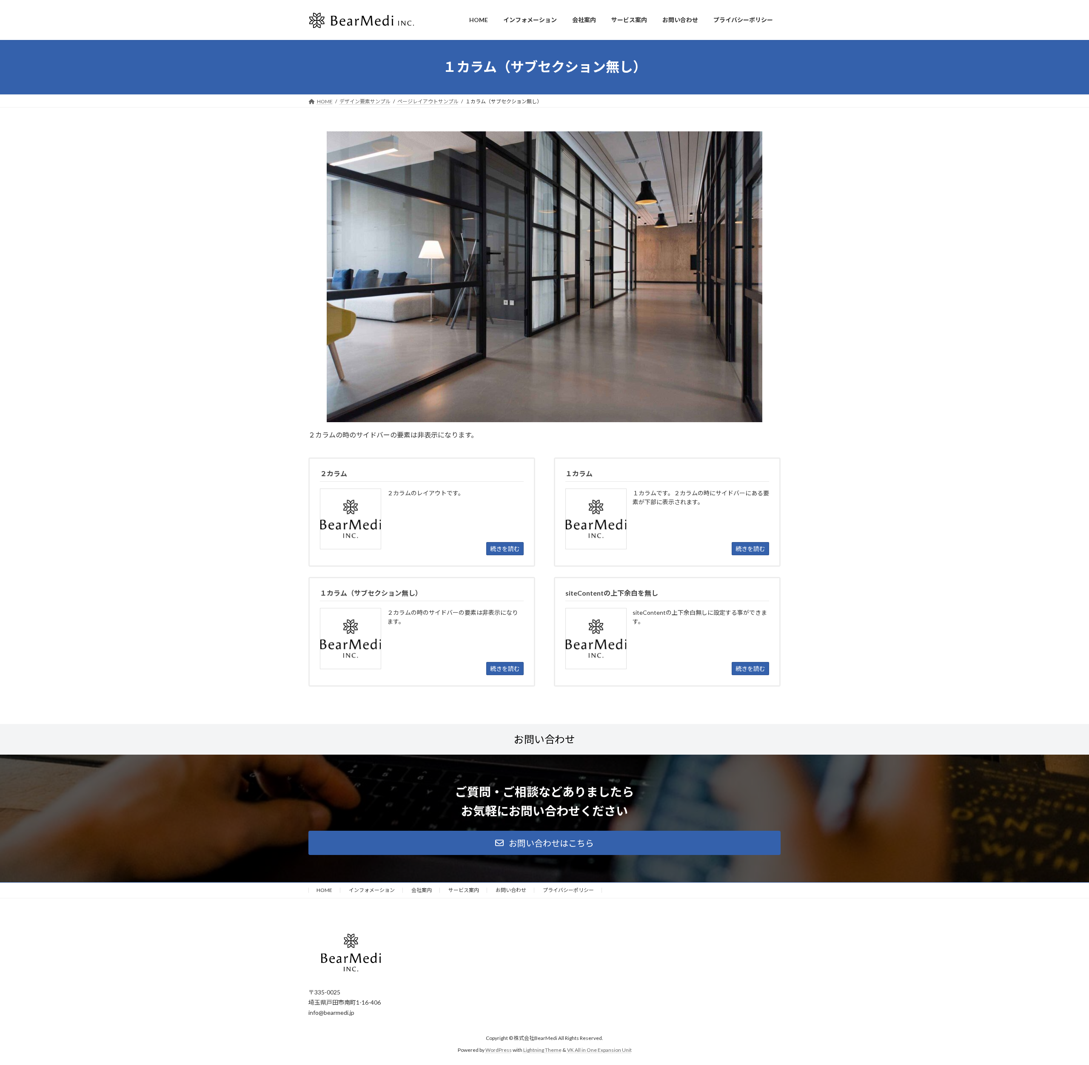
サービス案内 (463, 890)
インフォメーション (372, 890)
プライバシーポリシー (568, 890)
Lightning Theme (542, 1050)
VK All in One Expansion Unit (599, 1050)
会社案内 (421, 890)
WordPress (498, 1050)
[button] (544, 843)
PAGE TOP (1057, 1025)
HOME (324, 890)
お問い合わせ (511, 890)
